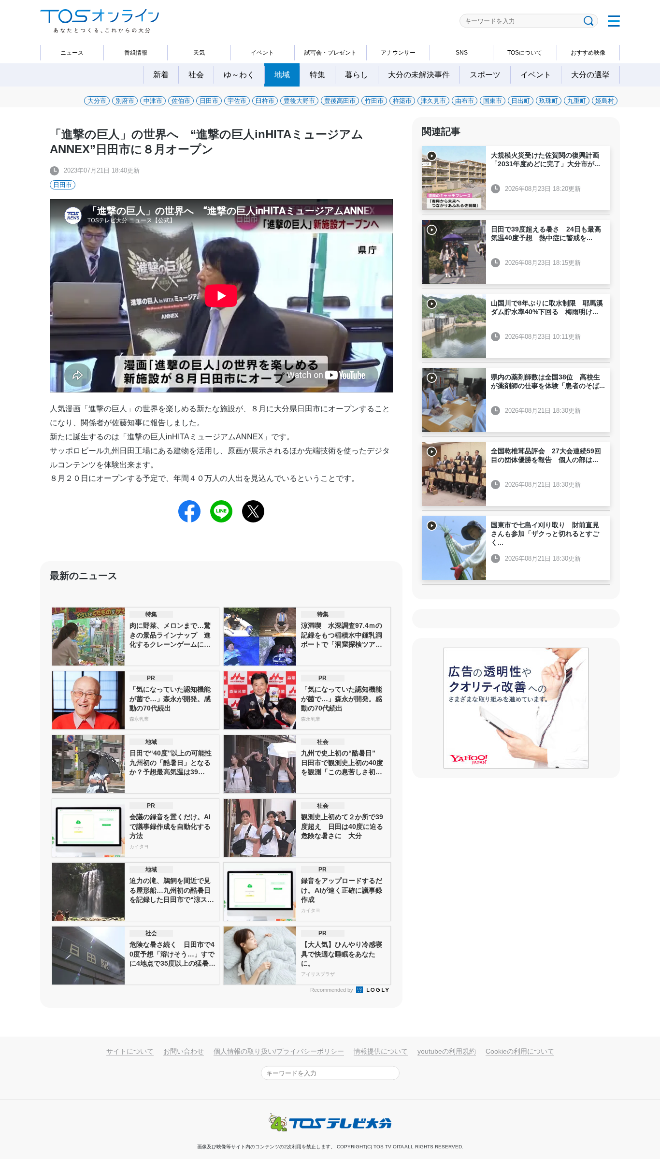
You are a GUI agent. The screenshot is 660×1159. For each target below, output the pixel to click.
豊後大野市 (299, 100)
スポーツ (485, 75)
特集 (317, 75)
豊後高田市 (340, 100)
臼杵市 (265, 100)
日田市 (209, 100)
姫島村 (604, 100)
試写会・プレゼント (330, 52)
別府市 (124, 100)
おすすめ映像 (588, 52)
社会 (196, 75)
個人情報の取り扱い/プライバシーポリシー (279, 1051)
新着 (161, 75)
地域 (282, 75)
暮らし (356, 75)
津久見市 (433, 100)
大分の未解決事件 (419, 75)
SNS (462, 52)
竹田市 (374, 100)
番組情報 (135, 52)
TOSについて (524, 52)
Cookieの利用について (520, 1051)
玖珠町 (548, 100)
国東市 (492, 100)
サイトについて (130, 1051)
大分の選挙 (590, 75)
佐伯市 (181, 100)
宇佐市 (237, 100)
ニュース (72, 52)
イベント (262, 52)
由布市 (464, 100)
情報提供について (381, 1051)
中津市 (152, 100)
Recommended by (332, 990)
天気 (199, 52)
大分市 (96, 100)
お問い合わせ (183, 1051)
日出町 (520, 100)
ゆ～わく (239, 75)
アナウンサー (398, 52)
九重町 (576, 100)
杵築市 (402, 100)
